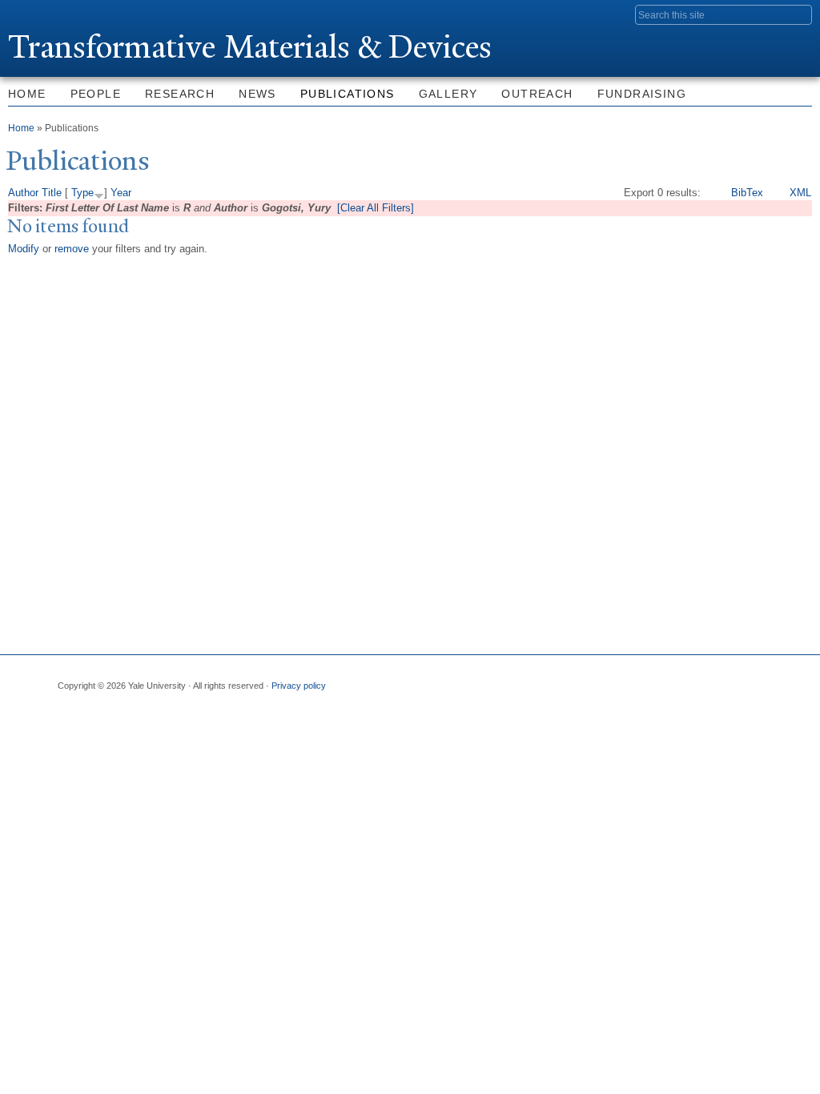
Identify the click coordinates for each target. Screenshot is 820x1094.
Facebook (17, 727)
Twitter (125, 727)
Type (82, 193)
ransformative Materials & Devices (250, 46)
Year (121, 193)
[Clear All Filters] (375, 208)
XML (800, 193)
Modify (23, 249)
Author (23, 193)
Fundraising (641, 93)
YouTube (448, 727)
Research (180, 93)
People (95, 93)
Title (52, 193)
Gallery (448, 93)
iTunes (340, 727)
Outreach (537, 93)
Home (21, 128)
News (257, 93)
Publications (347, 93)
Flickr (233, 727)
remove (71, 249)
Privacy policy (298, 685)
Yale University (53, 13)
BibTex (747, 193)
